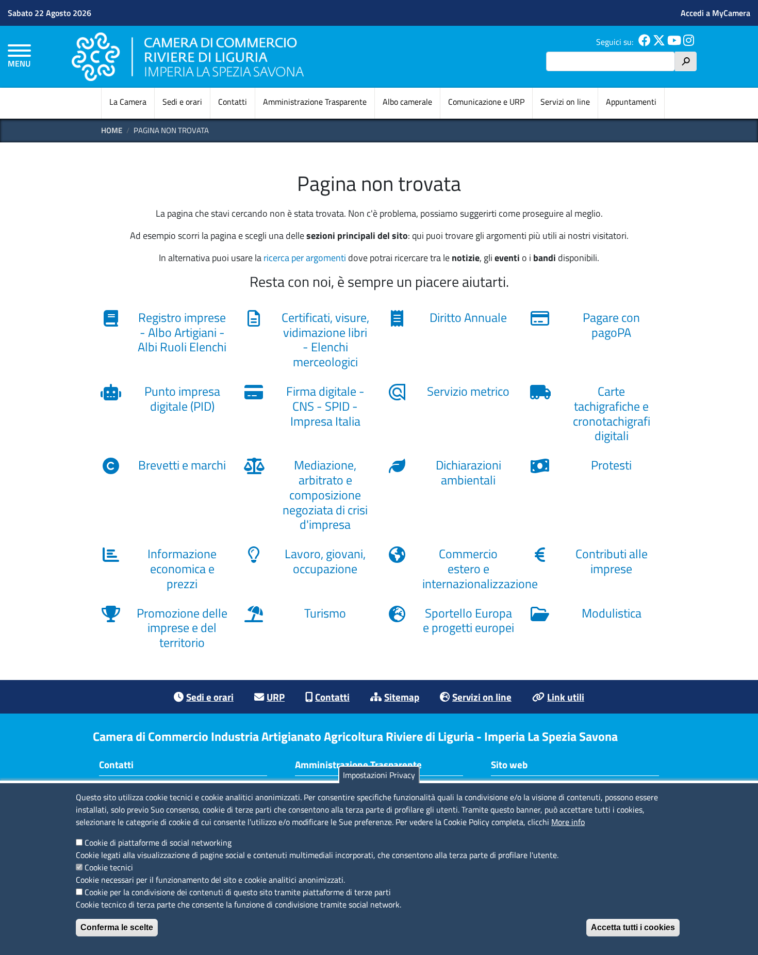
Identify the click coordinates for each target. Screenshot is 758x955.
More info (568, 822)
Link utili (565, 696)
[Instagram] (688, 42)
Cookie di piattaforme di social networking (158, 842)
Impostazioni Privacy (379, 775)
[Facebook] (644, 42)
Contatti (232, 101)
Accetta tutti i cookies (633, 927)
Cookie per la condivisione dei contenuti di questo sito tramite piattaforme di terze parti (238, 892)
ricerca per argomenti (304, 258)
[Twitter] (659, 42)
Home (111, 130)
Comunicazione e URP (486, 101)
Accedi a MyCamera (715, 13)
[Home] (188, 56)
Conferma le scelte (116, 927)
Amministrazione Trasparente (315, 101)
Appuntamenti (631, 101)
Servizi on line (565, 101)
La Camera (127, 101)
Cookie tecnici (109, 867)
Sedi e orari (182, 101)
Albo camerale (407, 101)
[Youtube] (674, 42)
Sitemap (401, 696)
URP (276, 696)
